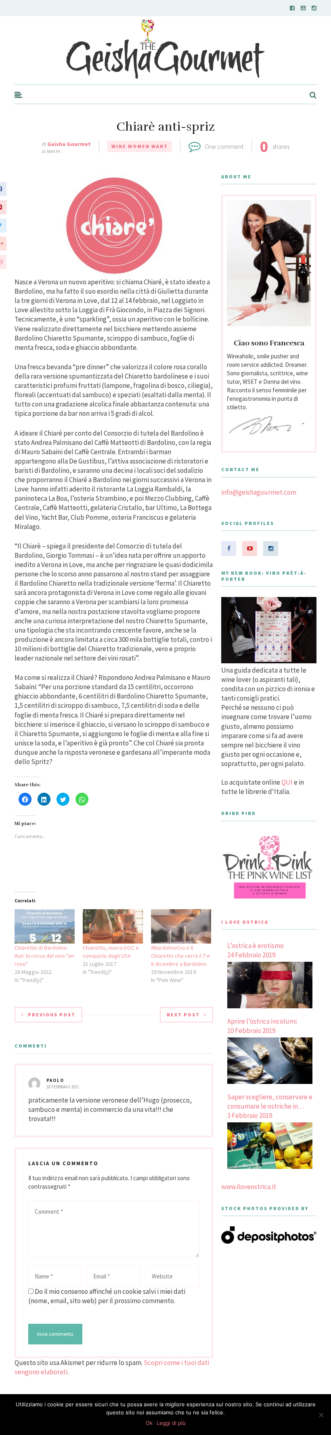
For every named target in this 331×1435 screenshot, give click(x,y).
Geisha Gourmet (69, 144)
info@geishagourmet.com (258, 492)
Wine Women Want (139, 146)
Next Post (183, 1015)
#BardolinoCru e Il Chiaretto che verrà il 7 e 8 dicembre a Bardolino (180, 955)
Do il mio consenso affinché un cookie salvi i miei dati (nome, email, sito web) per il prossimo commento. (106, 1296)
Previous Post (51, 1015)
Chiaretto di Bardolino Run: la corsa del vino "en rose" (44, 955)
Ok (149, 1423)
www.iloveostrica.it (248, 1186)
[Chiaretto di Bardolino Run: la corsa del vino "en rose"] (45, 926)
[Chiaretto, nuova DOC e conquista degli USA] (113, 926)
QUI (287, 782)
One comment (224, 146)
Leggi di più (171, 1423)
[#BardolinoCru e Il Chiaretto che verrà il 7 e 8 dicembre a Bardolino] (181, 926)
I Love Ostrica (244, 922)
